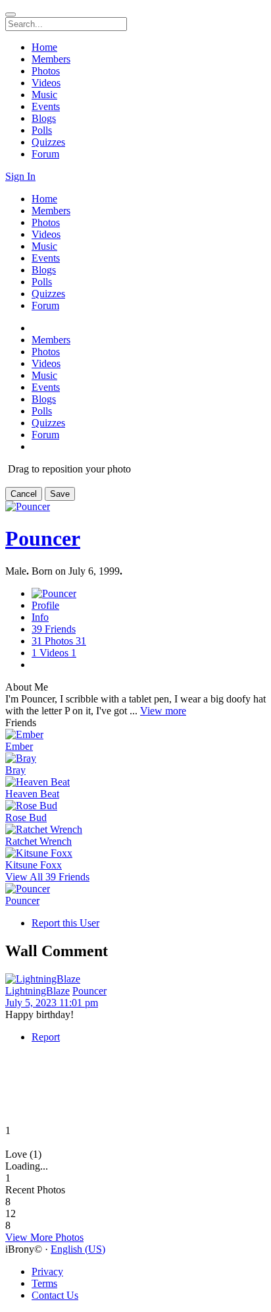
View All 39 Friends (47, 876)
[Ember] (135, 735)
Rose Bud (26, 817)
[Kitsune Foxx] (135, 853)
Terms (44, 1283)
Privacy (47, 1271)
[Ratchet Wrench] (135, 830)
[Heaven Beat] (135, 782)
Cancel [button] (24, 494)
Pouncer (42, 538)
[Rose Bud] (135, 806)
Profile (45, 605)
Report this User (65, 922)
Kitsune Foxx (33, 864)
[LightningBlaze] (135, 979)
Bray (15, 770)
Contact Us (55, 1295)
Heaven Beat (32, 793)
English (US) (78, 1249)
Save (60, 494)
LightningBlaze (37, 990)
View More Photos (44, 1237)
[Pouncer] (135, 889)
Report (46, 1036)
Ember (19, 746)
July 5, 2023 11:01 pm (51, 1002)
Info (40, 617)
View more (163, 710)
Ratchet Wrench (38, 841)
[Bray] (135, 758)
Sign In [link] (20, 176)
